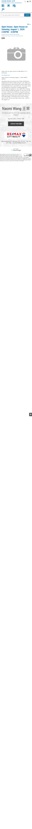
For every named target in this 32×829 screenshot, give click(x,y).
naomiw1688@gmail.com (19, 143)
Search (27, 15)
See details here (6, 75)
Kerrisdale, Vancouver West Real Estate (14, 36)
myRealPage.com (16, 150)
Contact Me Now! (16, 124)
